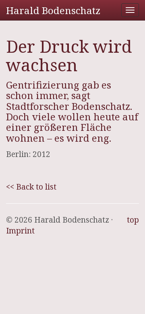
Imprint (20, 230)
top (133, 220)
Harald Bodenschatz (53, 10)
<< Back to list (31, 187)
